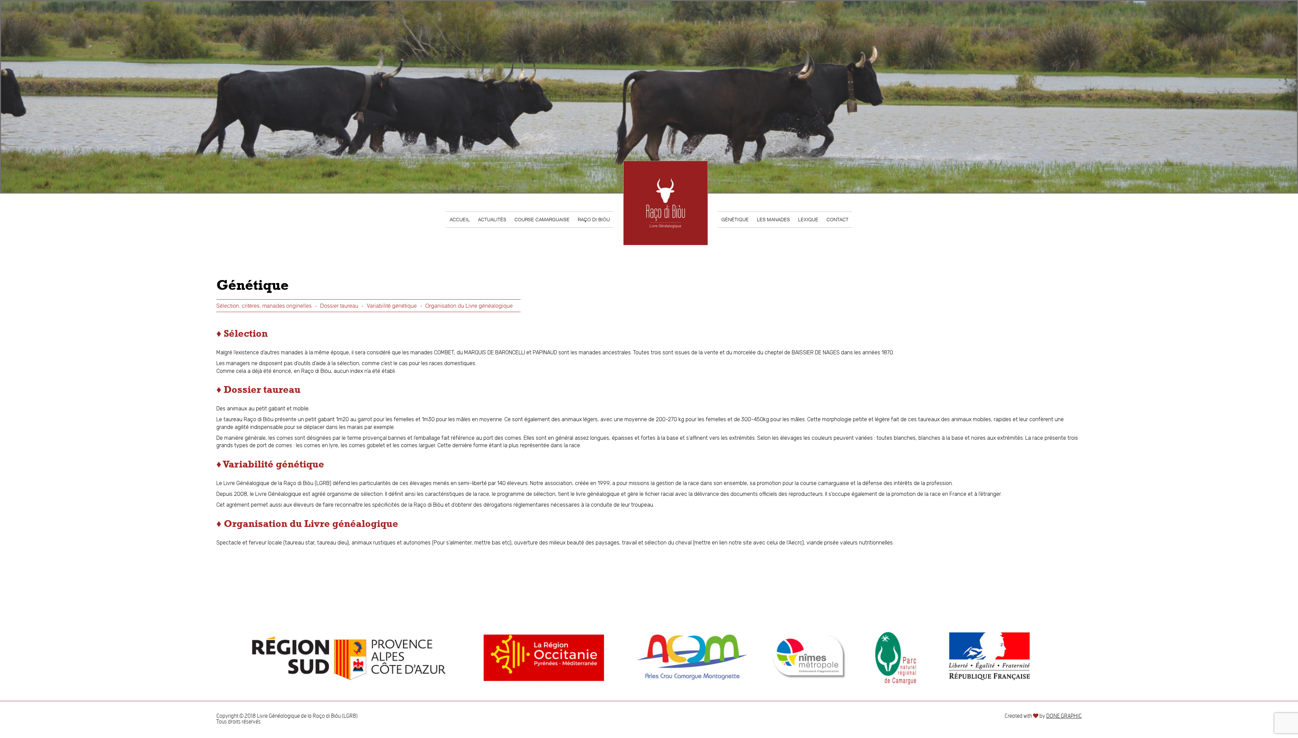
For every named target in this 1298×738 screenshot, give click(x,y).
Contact (837, 219)
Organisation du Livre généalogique (469, 305)
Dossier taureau (339, 305)
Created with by (1043, 716)
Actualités (492, 219)
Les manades (773, 219)
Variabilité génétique (392, 305)
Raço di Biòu (594, 219)
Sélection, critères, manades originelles (264, 305)
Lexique (808, 219)
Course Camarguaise (542, 219)
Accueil (460, 219)
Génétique (735, 219)
